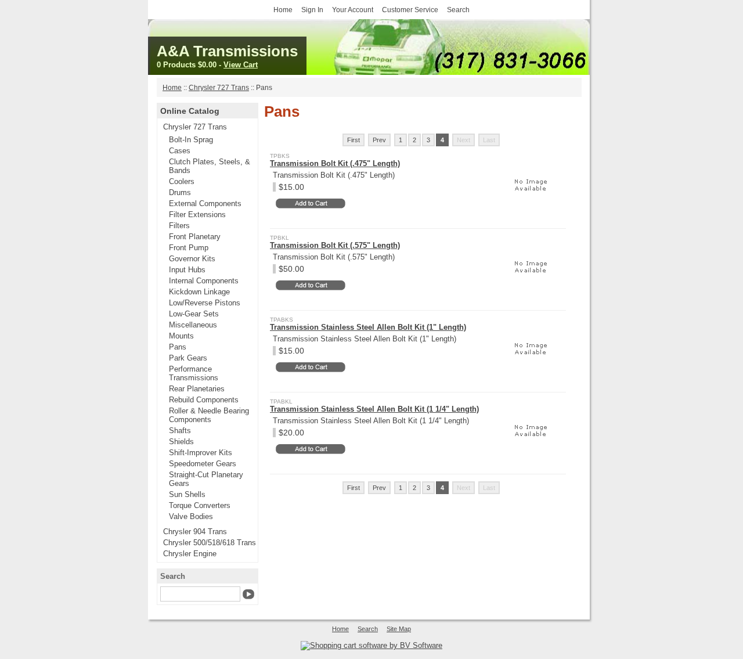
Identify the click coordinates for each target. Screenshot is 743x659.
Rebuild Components (204, 399)
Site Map (399, 628)
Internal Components (204, 280)
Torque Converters (199, 505)
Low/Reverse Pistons (204, 302)
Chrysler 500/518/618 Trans (209, 542)
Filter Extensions (197, 214)
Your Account (352, 9)
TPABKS (281, 319)
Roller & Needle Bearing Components (209, 415)
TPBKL (279, 238)
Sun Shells (187, 494)
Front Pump (188, 247)
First (353, 139)
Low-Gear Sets (194, 313)
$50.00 (291, 268)
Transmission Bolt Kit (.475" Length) (335, 163)
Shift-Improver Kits (200, 452)
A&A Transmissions (227, 51)
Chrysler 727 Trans (219, 87)
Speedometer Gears (202, 463)
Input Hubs (187, 269)
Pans (177, 347)
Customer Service (410, 9)
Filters (179, 225)
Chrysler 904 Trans (195, 531)
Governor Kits (192, 258)
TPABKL (281, 401)
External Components (205, 203)
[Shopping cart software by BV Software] (371, 645)
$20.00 (291, 432)
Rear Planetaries (197, 388)
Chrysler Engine (190, 553)
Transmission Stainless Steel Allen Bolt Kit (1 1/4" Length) (374, 409)
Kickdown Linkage (199, 291)
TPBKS (280, 156)
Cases (179, 150)
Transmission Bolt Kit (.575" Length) (335, 245)
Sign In (312, 9)
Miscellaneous (193, 325)
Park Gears (188, 358)
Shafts (180, 430)
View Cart (240, 64)
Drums (180, 192)
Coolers (181, 181)
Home (283, 9)
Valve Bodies (191, 516)
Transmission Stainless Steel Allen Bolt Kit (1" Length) (368, 327)
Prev (379, 139)
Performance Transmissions (193, 373)
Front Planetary (195, 236)
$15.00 (291, 187)
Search (458, 9)
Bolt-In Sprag (191, 139)
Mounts (181, 336)
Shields (181, 441)
